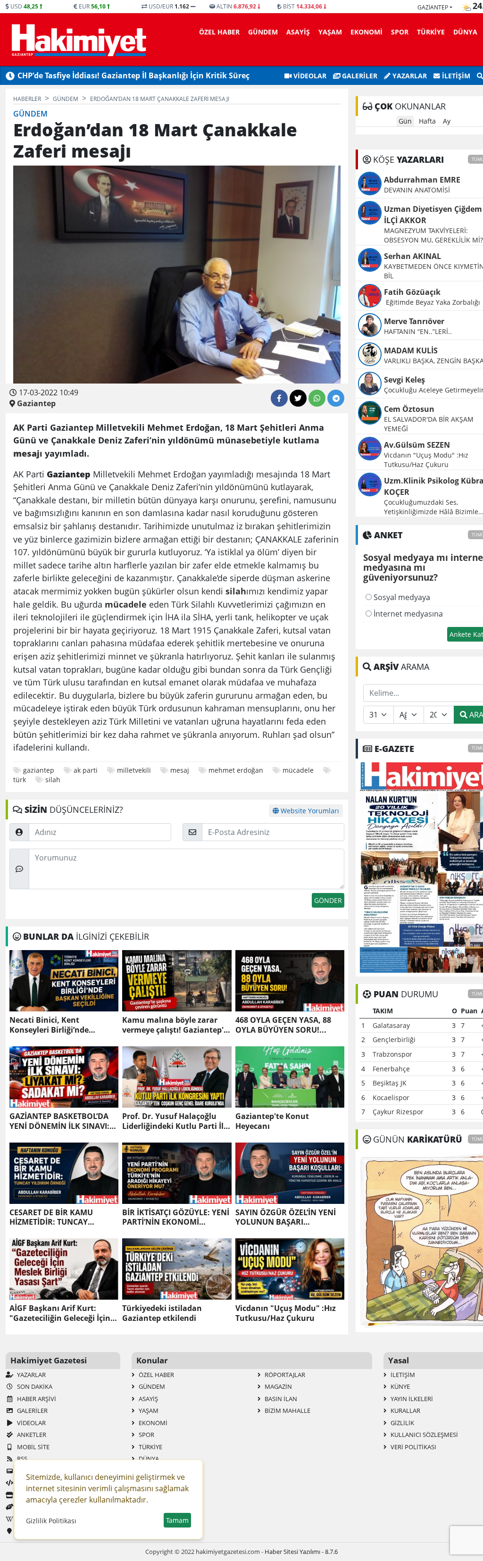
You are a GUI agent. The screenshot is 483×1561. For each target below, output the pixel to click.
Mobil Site (33, 1447)
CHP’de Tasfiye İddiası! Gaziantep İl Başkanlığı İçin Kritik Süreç (133, 75)
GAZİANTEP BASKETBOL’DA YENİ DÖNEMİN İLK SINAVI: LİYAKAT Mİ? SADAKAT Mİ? (59, 1121)
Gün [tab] (405, 121)
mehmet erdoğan (235, 770)
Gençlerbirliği (394, 1039)
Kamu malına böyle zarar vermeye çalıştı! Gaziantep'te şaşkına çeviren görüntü (176, 1025)
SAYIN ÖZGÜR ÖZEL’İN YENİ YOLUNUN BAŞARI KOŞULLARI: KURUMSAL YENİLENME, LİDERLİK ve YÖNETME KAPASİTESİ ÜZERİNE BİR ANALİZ (285, 1217)
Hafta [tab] (427, 121)
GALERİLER (358, 75)
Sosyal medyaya (401, 597)
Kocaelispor (391, 1097)
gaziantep (38, 770)
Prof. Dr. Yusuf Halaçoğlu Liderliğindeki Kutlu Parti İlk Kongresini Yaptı (175, 1121)
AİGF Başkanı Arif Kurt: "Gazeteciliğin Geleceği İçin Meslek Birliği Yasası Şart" (59, 1313)
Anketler (31, 1434)
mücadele (298, 770)
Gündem (263, 31)
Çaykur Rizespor (398, 1111)
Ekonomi (366, 31)
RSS (21, 1458)
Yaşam (330, 31)
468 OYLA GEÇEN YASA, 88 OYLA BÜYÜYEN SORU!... (283, 1025)
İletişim (455, 75)
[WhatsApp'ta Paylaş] (316, 398)
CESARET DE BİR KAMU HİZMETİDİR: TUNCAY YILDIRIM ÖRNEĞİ (51, 1217)
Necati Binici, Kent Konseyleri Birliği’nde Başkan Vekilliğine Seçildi (57, 1025)
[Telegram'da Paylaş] (335, 398)
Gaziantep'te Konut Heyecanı (272, 1121)
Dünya (465, 31)
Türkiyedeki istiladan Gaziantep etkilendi (162, 1313)
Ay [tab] (446, 121)
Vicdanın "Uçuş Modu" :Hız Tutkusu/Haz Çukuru (285, 1313)
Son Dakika (34, 1386)
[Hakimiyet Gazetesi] (78, 39)
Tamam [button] (177, 1520)
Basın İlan (280, 1398)
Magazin (277, 1386)
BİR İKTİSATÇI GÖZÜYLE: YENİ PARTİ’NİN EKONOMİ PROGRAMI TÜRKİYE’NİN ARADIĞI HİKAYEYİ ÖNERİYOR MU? (175, 1217)
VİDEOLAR (308, 75)
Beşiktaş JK (390, 1082)
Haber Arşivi (36, 1398)
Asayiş (298, 31)
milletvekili (134, 770)
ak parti (86, 770)
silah (52, 779)
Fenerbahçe (391, 1068)
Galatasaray (391, 1025)
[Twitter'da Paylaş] (298, 398)
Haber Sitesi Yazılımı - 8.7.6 (301, 1551)
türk (19, 779)
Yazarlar (409, 75)
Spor (399, 31)
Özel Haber (219, 31)
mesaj (179, 770)
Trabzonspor (392, 1054)
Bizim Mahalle (286, 1410)
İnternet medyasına (407, 614)
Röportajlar (284, 1374)
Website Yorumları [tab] (309, 810)
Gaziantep (432, 7)
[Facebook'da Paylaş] (279, 398)
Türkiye (431, 31)
